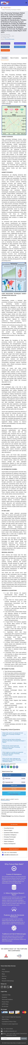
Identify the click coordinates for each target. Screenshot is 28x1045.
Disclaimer (4, 997)
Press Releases (6, 971)
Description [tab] (4, 58)
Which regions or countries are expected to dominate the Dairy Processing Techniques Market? (12, 753)
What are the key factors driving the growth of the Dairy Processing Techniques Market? (13, 741)
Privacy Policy (5, 1002)
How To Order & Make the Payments (11, 1017)
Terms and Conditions (7, 999)
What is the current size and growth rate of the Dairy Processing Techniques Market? (12, 734)
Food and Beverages (9, 39)
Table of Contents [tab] (14, 58)
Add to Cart (14, 785)
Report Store (7, 7)
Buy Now (14, 789)
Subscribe (23, 1038)
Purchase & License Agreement (10, 1024)
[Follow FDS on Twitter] (8, 987)
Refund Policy (5, 1019)
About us (4, 976)
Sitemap (4, 978)
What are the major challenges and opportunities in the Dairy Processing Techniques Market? (11, 760)
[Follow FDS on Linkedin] (2, 987)
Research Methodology (8, 981)
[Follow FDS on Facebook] (5, 987)
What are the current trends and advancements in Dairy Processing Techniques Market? (11, 747)
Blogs (3, 974)
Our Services (5, 1006)
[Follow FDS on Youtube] (11, 987)
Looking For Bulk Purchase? (14, 793)
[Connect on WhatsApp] (11, 766)
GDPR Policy (5, 1004)
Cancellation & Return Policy (9, 1021)
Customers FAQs (6, 995)
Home (3, 969)
